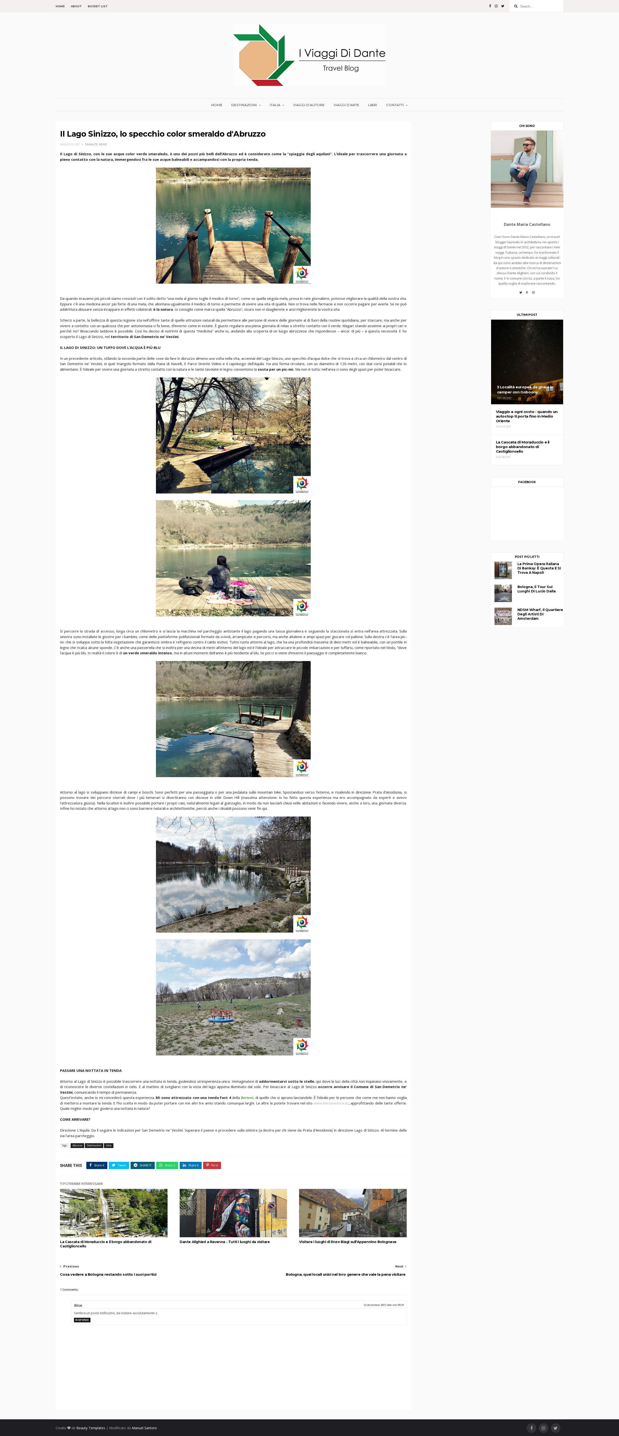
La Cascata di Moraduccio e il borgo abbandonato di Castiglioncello (105, 1244)
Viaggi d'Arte (346, 105)
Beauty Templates (90, 1428)
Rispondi (82, 1320)
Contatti (395, 105)
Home (60, 6)
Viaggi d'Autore (309, 105)
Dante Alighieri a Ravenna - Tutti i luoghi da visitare (225, 1242)
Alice (78, 1305)
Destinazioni (244, 105)
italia (108, 1145)
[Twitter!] (520, 294)
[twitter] (502, 6)
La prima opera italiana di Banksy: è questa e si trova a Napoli (539, 568)
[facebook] (490, 6)
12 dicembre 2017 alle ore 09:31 (383, 1305)
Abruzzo (77, 1145)
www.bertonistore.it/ (331, 1103)
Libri (372, 105)
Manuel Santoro (144, 1428)
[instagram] (496, 6)
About (76, 6)
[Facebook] (527, 294)
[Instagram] (533, 294)
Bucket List (98, 6)
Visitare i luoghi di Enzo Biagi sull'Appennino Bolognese (348, 1242)
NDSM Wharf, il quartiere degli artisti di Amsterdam (540, 614)
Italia (275, 105)
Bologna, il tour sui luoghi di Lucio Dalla (536, 589)
